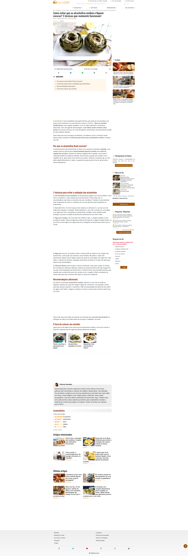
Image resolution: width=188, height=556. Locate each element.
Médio (65, 424)
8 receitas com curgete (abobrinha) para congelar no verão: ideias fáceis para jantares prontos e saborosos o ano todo (97, 491)
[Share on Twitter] (94, 73)
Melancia (117, 261)
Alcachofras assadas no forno (74, 345)
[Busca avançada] (128, 4)
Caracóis (117, 256)
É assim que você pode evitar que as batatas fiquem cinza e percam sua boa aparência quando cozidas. (97, 457)
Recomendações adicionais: (66, 86)
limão (63, 208)
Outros (117, 263)
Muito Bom (67, 419)
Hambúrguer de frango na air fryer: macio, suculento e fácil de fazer (127, 186)
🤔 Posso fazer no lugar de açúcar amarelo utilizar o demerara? (122, 226)
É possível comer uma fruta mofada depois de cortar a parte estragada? (74, 477)
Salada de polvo (119, 246)
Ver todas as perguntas (128, 229)
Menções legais (100, 540)
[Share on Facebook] (58, 73)
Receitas (77, 8)
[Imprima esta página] (110, 69)
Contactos (99, 532)
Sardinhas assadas (120, 251)
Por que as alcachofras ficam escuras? (69, 81)
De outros (129, 8)
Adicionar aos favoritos (64, 69)
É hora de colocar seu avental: (67, 89)
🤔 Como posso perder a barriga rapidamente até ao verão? (122, 221)
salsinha (64, 253)
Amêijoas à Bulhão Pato (121, 249)
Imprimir (131, 196)
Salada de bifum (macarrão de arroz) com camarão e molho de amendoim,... (127, 179)
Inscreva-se (124, 204)
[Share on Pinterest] (106, 73)
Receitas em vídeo (59, 535)
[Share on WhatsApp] (82, 73)
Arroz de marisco (120, 254)
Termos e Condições (101, 538)
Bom (64, 422)
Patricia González (72, 18)
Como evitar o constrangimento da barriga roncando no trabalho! (73, 455)
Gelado (117, 258)
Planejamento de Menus (123, 165)
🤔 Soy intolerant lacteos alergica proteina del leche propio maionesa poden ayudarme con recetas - (122, 216)
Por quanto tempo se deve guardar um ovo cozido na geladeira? (103, 476)
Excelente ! (67, 417)
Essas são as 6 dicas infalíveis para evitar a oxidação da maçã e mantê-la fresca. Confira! (103, 442)
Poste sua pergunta (124, 232)
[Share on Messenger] (70, 73)
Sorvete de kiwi (124, 191)
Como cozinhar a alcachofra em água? (59, 346)
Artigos (93, 8)
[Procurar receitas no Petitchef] (125, 3)
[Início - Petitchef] (54, 10)
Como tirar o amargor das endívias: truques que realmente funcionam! (73, 441)
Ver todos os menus (120, 196)
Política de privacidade (102, 535)
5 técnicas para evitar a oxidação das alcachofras (73, 84)
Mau (64, 427)
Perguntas (111, 8)
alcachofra (58, 121)
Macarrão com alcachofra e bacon (89, 346)
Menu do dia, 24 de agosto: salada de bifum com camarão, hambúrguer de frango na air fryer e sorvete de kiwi (67, 491)
